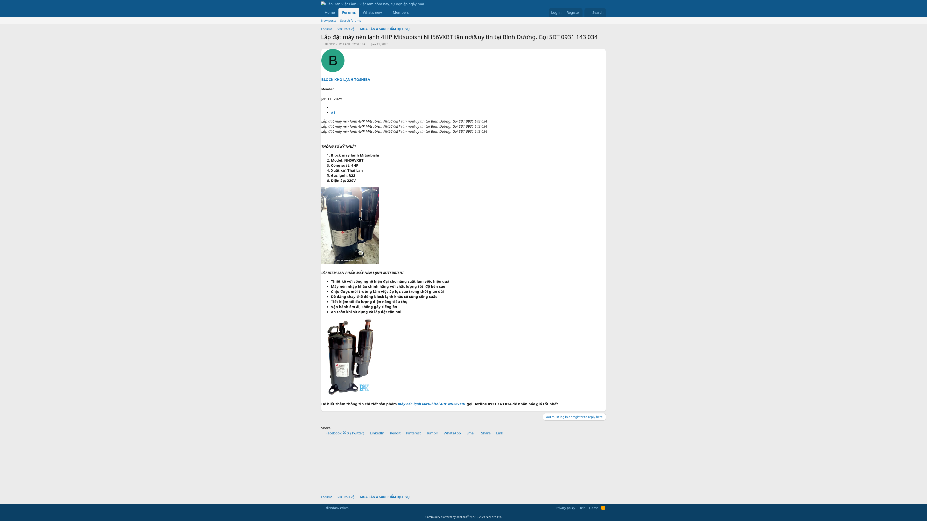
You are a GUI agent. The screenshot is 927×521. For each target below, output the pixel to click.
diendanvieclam (337, 508)
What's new (372, 12)
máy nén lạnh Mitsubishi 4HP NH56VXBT (432, 403)
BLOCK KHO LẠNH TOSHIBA (345, 44)
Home (330, 12)
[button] (385, 12)
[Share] (333, 107)
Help (582, 508)
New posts (328, 20)
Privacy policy (565, 508)
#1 (333, 112)
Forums (349, 12)
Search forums (350, 20)
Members (401, 12)
